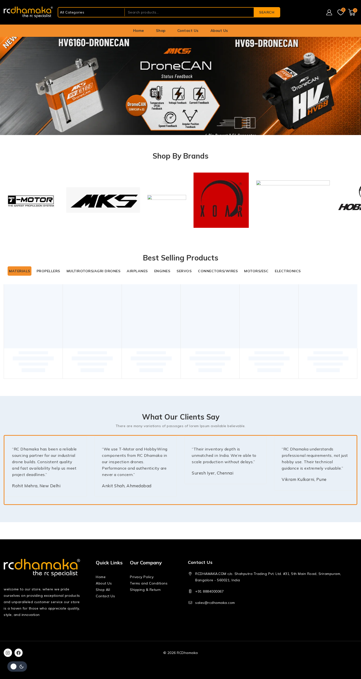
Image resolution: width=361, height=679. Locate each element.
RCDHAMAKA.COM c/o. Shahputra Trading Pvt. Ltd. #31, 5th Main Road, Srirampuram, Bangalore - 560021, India (268, 576)
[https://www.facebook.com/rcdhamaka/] (18, 653)
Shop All (103, 589)
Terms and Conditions (148, 583)
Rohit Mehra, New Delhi (36, 485)
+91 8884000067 (209, 591)
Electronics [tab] (288, 271)
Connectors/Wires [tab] (218, 271)
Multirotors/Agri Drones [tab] (94, 271)
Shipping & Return (145, 589)
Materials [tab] (19, 271)
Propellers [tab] (48, 271)
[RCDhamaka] (28, 12)
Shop (161, 30)
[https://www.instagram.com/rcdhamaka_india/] (8, 653)
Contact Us (188, 30)
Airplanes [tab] (137, 271)
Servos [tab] (184, 271)
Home (138, 30)
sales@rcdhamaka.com (215, 602)
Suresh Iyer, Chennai (212, 472)
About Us (219, 30)
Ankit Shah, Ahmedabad (127, 485)
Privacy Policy (141, 577)
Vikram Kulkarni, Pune (304, 479)
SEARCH (266, 12)
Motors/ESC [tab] (256, 271)
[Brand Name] (31, 200)
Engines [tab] (162, 271)
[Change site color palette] (17, 666)
